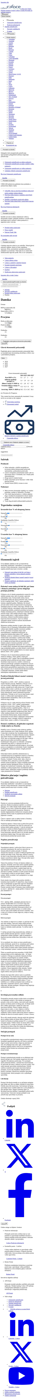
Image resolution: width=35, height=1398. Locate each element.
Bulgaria (11, 50)
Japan (10, 84)
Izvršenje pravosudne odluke (13, 794)
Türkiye (11, 131)
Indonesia (11, 79)
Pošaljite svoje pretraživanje (9, 286)
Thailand (11, 130)
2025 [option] (6, 363)
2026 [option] (6, 365)
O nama (11, 1307)
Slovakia (11, 116)
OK (7, 455)
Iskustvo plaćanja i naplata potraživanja (17, 436)
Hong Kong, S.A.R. (15, 74)
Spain (10, 123)
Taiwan (11, 128)
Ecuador (11, 62)
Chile (10, 53)
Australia (11, 41)
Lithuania (11, 88)
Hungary (11, 76)
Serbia (10, 112)
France (11, 67)
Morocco (11, 93)
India (10, 77)
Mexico (11, 91)
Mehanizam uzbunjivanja (12, 1394)
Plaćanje (7, 790)
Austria (11, 43)
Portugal (11, 105)
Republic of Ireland (14, 107)
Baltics (11, 44)
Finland (11, 65)
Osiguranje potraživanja (16, 1300)
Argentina (12, 39)
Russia (11, 110)
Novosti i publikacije (15, 1305)
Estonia (11, 63)
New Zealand (13, 97)
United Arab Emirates (15, 135)
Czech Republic (13, 58)
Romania (11, 109)
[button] (9, 20)
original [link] (18, 398)
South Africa (12, 119)
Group (11, 72)
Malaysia (11, 90)
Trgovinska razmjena (13, 402)
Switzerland (12, 126)
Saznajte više (5, 2)
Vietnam (11, 138)
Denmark (11, 60)
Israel (10, 81)
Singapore (12, 114)
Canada (11, 51)
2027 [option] (6, 367)
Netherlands (12, 95)
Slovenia (11, 117)
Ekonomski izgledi (13, 404)
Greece (11, 70)
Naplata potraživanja (11, 792)
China (10, 55)
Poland (11, 104)
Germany (11, 69)
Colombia (12, 57)
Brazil (10, 48)
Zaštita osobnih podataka (12, 1392)
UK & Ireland (13, 133)
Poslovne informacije (15, 1301)
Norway (11, 98)
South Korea (12, 121)
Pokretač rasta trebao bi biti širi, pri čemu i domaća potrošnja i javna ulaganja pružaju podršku (17, 574)
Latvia (10, 86)
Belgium (11, 46)
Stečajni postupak (10, 796)
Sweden (11, 124)
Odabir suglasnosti (10, 1395)
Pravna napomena (10, 1390)
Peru (10, 100)
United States (13, 137)
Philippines (12, 102)
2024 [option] (6, 361)
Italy (10, 83)
